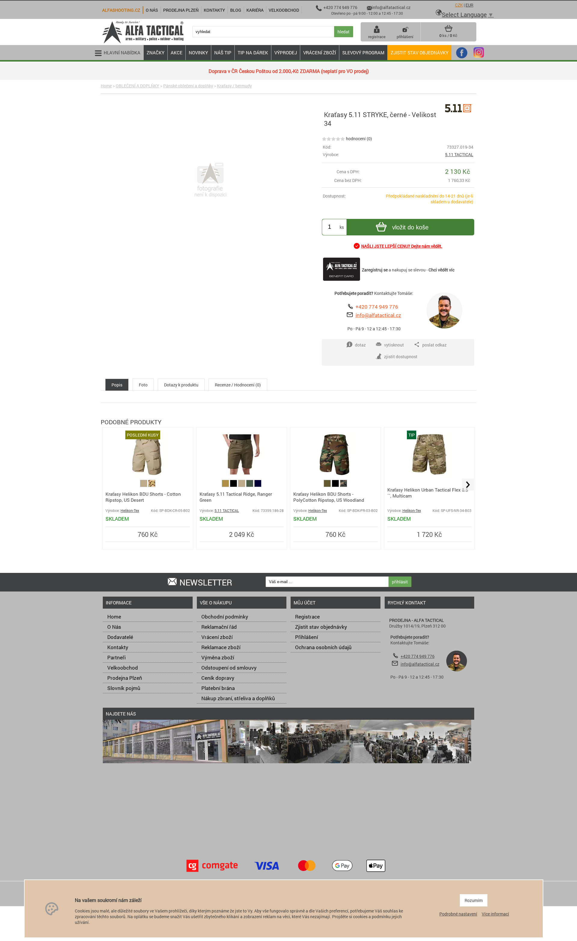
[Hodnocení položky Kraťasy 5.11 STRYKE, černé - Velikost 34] (333, 138)
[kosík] (448, 30)
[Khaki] (144, 485)
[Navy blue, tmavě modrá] (257, 485)
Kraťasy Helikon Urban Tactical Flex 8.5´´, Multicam (427, 493)
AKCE (176, 53)
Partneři (116, 657)
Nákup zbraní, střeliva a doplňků (238, 698)
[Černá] (234, 485)
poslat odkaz (434, 345)
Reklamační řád (219, 626)
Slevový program (363, 53)
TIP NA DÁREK (253, 53)
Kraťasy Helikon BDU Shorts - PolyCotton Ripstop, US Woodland (328, 497)
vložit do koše (410, 227)
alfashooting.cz (121, 10)
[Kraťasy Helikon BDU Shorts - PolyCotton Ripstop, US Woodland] (335, 477)
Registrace (307, 616)
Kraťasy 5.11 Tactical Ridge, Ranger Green (236, 497)
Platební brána (218, 688)
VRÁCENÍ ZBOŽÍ (319, 53)
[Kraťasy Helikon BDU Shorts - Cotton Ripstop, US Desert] (148, 477)
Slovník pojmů (123, 688)
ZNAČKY (155, 53)
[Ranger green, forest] (250, 485)
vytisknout (394, 345)
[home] (143, 43)
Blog (235, 10)
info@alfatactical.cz (378, 315)
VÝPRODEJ (285, 53)
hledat (343, 32)
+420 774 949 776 (377, 306)
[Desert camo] (151, 485)
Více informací (495, 914)
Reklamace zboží (220, 647)
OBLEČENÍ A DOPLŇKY (137, 86)
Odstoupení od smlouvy (229, 667)
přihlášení (405, 36)
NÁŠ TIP (222, 53)
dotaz (360, 345)
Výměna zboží (217, 657)
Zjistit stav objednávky (419, 53)
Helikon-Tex (130, 510)
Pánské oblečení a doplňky (188, 86)
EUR (469, 5)
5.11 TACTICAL (459, 154)
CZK (459, 5)
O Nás (114, 626)
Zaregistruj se (375, 270)
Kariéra (255, 10)
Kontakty (117, 647)
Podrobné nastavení (458, 914)
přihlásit (400, 582)
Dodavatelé (120, 637)
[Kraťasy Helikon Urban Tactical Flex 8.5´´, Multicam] (429, 477)
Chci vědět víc (441, 270)
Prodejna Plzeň (124, 677)
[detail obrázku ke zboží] (210, 180)
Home (106, 86)
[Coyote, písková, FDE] (226, 485)
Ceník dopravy (217, 677)
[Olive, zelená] (328, 485)
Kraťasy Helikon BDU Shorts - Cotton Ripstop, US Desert (143, 497)
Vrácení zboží (217, 637)
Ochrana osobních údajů (323, 647)
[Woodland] (343, 485)
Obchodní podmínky (224, 616)
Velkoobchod (122, 667)
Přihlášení (306, 637)
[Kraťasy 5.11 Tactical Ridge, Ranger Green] (242, 477)
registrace (377, 36)
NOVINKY (198, 53)
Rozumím (474, 900)
